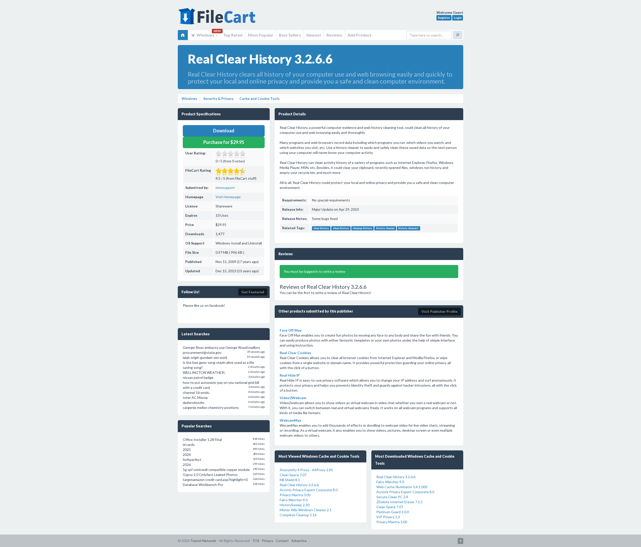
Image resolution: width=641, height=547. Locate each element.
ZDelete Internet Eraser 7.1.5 (399, 502)
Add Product (359, 35)
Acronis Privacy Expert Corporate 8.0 (309, 490)
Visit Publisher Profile (439, 311)
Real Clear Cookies (295, 353)
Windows (205, 35)
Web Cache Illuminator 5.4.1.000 (401, 487)
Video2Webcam (293, 398)
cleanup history (362, 228)
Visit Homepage (228, 197)
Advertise (299, 540)
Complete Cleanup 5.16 (298, 515)
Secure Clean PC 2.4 (392, 497)
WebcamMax (290, 420)
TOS (255, 540)
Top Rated (232, 35)
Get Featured (252, 292)
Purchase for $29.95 (223, 142)
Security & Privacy (218, 98)
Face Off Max (291, 330)
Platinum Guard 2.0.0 (392, 512)
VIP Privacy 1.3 (388, 517)
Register (444, 18)
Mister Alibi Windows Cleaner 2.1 (306, 510)
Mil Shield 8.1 (290, 480)
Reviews (334, 35)
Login (457, 18)
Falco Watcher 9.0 (293, 500)
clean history (341, 228)
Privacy (267, 540)
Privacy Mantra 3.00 (295, 495)
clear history (321, 228)
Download (223, 130)
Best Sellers (290, 35)
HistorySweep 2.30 (294, 505)
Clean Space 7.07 (293, 475)
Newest (313, 35)
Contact (282, 540)
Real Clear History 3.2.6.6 (299, 485)
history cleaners (408, 228)
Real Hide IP (290, 375)
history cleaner (385, 228)
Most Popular (260, 35)
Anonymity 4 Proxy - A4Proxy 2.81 (306, 470)
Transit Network (203, 540)
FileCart (218, 19)
